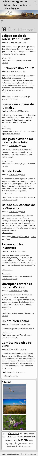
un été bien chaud (15, 321)
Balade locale (12, 171)
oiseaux (27, 131)
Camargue (13, 433)
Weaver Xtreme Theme (29, 454)
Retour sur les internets (12, 246)
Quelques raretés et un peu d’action (17, 285)
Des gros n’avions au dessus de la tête (17, 140)
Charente (14, 96)
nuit (12, 60)
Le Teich (14, 313)
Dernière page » (28, 30)
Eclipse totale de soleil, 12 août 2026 (16, 37)
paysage (17, 60)
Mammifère (19, 131)
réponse (21, 372)
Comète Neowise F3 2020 (17, 344)
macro (21, 96)
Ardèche (5, 434)
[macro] (14, 429)
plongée (17, 443)
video (20, 446)
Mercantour (8, 440)
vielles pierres (24, 237)
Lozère (14, 437)
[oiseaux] (14, 398)
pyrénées (25, 443)
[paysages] (14, 414)
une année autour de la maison (18, 105)
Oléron (31, 440)
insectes (14, 335)
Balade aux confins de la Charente (18, 206)
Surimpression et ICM (18, 68)
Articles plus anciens (10, 376)
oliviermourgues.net (13, 454)
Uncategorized (12, 446)
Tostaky (31, 443)
